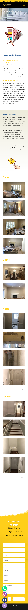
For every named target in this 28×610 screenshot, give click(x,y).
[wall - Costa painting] (14, 366)
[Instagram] (4, 594)
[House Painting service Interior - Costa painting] (14, 279)
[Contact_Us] (4, 600)
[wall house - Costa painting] (14, 384)
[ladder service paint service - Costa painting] (14, 472)
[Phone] (4, 588)
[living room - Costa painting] (14, 253)
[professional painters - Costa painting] (14, 416)
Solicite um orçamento (14, 49)
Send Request (19, 599)
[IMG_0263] (14, 216)
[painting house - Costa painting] (14, 197)
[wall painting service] (14, 329)
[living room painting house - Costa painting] (14, 298)
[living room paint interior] (14, 234)
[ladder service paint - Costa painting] (14, 453)
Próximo (22, 389)
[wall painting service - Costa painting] (14, 347)
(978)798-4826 (7, 1)
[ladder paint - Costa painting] (14, 435)
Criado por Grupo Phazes (14, 607)
